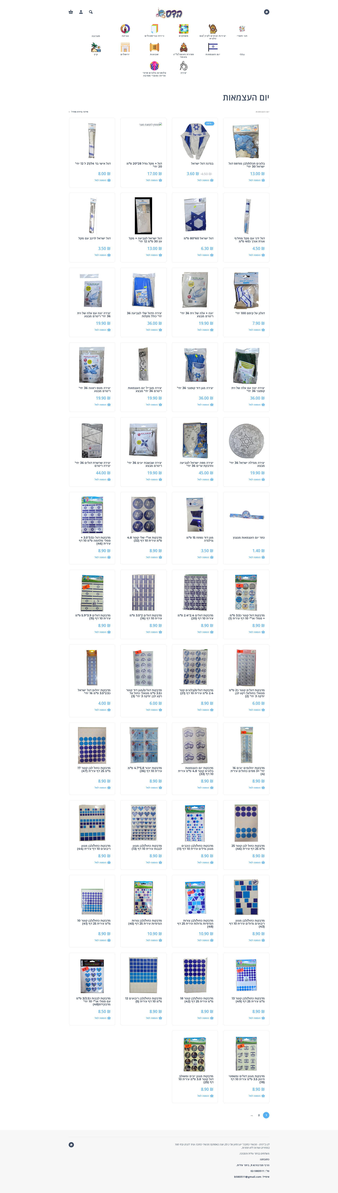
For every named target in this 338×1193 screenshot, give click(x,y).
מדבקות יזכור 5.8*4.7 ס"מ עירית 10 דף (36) (145, 769)
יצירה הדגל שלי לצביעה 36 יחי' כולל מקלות (144, 315)
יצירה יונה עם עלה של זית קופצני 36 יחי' (248, 389)
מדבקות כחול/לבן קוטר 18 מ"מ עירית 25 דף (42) (196, 1000)
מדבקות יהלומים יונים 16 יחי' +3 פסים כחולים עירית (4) (248, 771)
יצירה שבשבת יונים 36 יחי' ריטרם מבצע (144, 464)
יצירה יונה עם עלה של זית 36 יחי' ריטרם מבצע (94, 315)
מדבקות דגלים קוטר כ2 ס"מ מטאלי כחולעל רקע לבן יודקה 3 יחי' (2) (247, 693)
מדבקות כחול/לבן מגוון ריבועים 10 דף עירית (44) (94, 847)
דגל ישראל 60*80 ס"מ (198, 238)
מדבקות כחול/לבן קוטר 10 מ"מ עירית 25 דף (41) (94, 922)
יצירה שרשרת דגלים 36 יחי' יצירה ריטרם (93, 464)
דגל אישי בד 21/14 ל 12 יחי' (93, 163)
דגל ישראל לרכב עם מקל (95, 238)
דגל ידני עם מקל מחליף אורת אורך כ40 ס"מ (249, 240)
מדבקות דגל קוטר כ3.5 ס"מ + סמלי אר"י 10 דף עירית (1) (247, 617)
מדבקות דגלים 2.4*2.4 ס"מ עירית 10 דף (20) (195, 617)
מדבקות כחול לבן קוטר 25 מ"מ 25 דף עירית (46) (248, 847)
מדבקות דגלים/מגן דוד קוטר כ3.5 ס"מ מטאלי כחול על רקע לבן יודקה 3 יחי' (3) (144, 693)
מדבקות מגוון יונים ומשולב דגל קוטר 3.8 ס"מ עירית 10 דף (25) (196, 1079)
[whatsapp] (266, 12)
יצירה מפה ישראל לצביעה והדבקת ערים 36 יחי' (196, 464)
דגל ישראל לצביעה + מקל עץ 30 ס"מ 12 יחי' (145, 240)
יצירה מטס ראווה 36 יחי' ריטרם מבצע (95, 389)
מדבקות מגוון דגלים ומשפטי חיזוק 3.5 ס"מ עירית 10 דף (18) (247, 1079)
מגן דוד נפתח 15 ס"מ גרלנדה (199, 539)
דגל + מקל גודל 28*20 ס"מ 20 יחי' (144, 165)
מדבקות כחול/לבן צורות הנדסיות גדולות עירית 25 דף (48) (195, 923)
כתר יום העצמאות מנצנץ (249, 537)
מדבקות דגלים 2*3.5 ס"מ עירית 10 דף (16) (146, 617)
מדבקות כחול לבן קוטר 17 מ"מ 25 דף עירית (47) (94, 769)
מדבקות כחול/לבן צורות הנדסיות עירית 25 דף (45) (145, 922)
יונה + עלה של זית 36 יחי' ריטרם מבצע (196, 315)
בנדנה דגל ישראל (202, 163)
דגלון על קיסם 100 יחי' (250, 313)
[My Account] (81, 12)
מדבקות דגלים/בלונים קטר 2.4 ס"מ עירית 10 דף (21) (196, 692)
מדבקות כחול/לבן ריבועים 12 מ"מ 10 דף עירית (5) (143, 1000)
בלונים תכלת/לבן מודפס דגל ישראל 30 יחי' (247, 165)
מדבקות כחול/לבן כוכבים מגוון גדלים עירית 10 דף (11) (195, 847)
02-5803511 (257, 1171)
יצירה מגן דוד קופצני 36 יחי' (195, 388)
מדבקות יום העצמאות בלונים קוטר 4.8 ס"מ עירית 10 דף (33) (195, 771)
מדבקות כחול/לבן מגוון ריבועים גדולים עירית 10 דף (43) (247, 923)
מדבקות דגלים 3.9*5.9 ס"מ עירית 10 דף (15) (93, 617)
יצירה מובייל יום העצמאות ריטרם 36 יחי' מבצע (145, 389)
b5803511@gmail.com (247, 1176)
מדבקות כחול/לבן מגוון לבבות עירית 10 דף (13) (147, 847)
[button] (91, 12)
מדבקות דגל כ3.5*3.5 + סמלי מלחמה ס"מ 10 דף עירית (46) (95, 540)
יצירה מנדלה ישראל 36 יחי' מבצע (247, 464)
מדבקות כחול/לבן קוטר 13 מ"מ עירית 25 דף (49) (248, 1000)
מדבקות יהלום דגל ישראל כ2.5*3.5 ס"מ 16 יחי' (94, 692)
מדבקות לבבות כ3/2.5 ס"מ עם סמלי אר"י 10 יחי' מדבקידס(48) (93, 1001)
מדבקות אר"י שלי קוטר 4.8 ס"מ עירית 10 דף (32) (144, 539)
